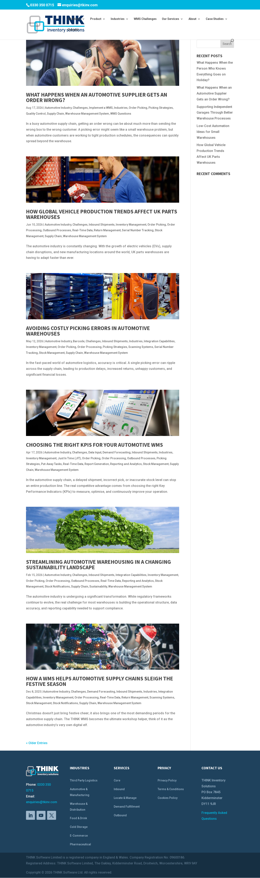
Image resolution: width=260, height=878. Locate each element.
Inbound (119, 789)
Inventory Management (131, 224)
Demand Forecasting (117, 452)
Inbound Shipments (102, 224)
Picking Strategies (160, 107)
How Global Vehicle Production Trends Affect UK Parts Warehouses (101, 214)
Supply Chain (55, 113)
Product (95, 18)
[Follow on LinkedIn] (30, 815)
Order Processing (89, 347)
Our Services (170, 18)
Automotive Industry (58, 107)
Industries (118, 18)
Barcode (78, 341)
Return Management (107, 230)
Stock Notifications (57, 586)
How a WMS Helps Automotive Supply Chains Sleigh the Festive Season (99, 681)
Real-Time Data (82, 230)
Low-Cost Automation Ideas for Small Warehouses (213, 132)
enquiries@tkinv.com (41, 802)
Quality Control (36, 113)
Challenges (80, 107)
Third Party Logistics (84, 780)
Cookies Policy (168, 797)
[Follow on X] (51, 815)
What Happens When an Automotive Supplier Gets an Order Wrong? (96, 97)
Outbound (120, 815)
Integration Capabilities (159, 341)
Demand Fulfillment (127, 806)
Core (117, 780)
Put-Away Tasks (51, 464)
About (192, 18)
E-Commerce (79, 835)
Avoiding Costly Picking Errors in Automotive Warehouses (88, 331)
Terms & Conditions (171, 789)
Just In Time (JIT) (69, 458)
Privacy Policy (167, 780)
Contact (73, 29)
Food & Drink (78, 818)
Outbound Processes (57, 230)
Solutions (74, 18)
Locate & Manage (125, 797)
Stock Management (52, 352)
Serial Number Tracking (138, 230)
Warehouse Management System (87, 113)
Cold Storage (79, 827)
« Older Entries (37, 743)
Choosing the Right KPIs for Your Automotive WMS (94, 444)
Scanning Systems (140, 347)
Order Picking (138, 107)
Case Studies (215, 18)
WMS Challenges (145, 18)
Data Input (94, 452)
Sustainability (98, 586)
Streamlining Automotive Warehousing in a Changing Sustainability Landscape (98, 564)
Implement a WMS (101, 107)
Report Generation (96, 464)
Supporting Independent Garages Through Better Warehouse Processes (215, 113)
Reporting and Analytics (126, 464)
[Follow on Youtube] (41, 815)
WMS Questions (120, 113)
